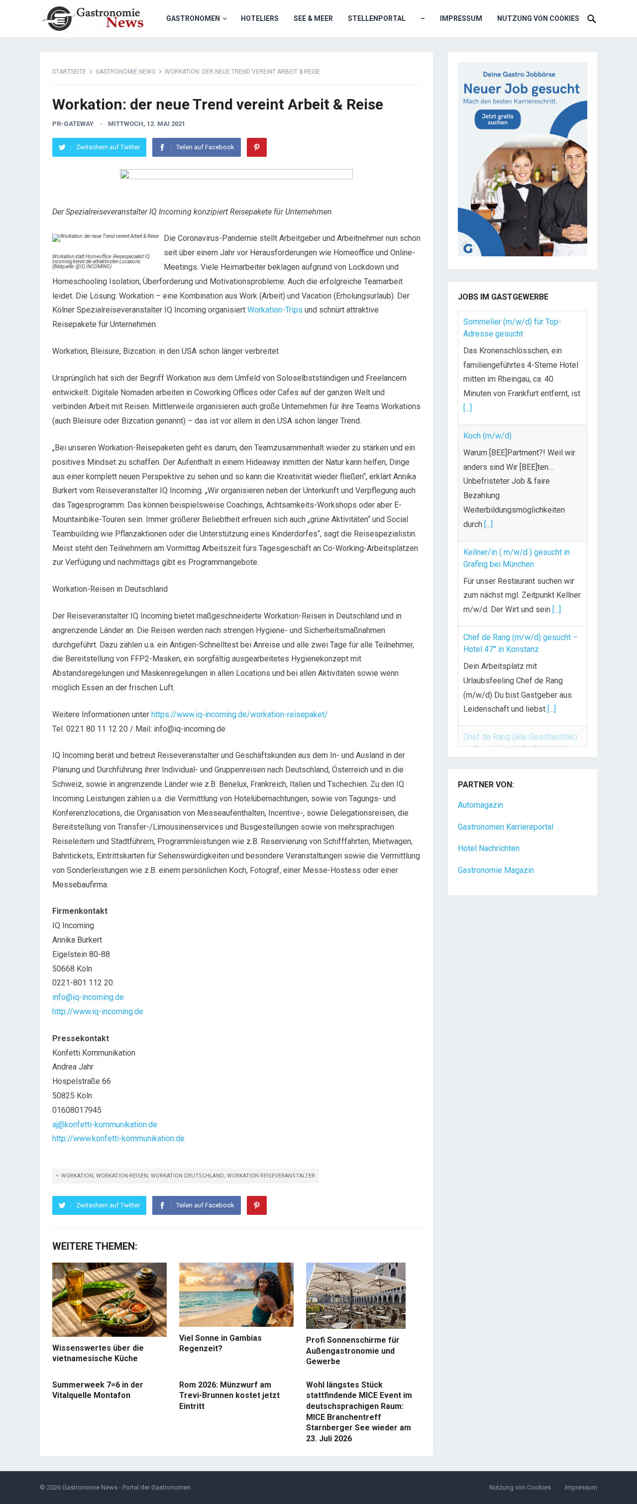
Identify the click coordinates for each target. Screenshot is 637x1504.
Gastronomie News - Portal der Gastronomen (126, 1487)
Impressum (461, 18)
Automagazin (480, 783)
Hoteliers (260, 18)
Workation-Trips (275, 310)
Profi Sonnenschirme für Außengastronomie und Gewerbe (353, 1350)
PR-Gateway (73, 123)
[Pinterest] (257, 147)
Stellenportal (377, 18)
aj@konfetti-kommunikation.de (104, 1124)
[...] (467, 408)
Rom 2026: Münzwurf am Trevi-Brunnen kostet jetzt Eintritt (229, 1395)
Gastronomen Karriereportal (505, 805)
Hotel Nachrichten (489, 827)
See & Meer (313, 18)
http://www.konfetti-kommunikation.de (118, 1138)
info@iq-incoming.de (88, 997)
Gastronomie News (125, 71)
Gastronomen (193, 18)
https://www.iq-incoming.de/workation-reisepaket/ (239, 714)
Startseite (69, 71)
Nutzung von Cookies (538, 18)
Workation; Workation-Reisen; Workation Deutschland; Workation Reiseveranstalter (188, 1176)
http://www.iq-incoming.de (97, 1011)
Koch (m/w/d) (487, 435)
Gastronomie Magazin (496, 849)
